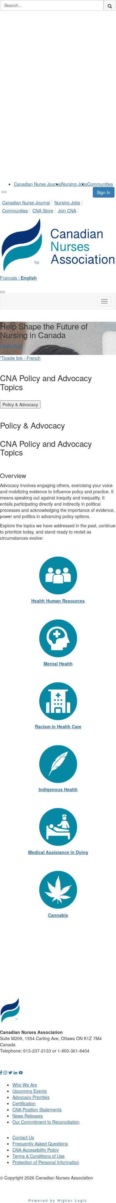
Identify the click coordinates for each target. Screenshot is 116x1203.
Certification (24, 1103)
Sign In (103, 192)
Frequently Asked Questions (40, 1143)
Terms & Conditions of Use (38, 1156)
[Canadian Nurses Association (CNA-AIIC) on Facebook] (1, 1072)
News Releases (27, 1116)
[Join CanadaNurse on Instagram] (5, 1072)
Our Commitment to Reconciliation (45, 1122)
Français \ (18, 278)
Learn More (11, 345)
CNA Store (42, 210)
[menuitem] (38, 184)
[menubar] (58, 206)
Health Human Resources (58, 601)
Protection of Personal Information (45, 1162)
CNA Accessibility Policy (35, 1150)
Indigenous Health (58, 789)
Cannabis (58, 915)
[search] (110, 5)
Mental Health (58, 663)
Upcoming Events (29, 1091)
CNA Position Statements (37, 1109)
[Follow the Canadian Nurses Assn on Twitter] (10, 1072)
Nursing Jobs (74, 184)
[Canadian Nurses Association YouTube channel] (21, 1072)
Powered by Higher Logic (58, 1200)
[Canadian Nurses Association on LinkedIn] (15, 1072)
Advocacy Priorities (30, 1097)
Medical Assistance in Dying (58, 852)
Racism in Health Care (58, 726)
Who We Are (24, 1085)
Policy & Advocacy (20, 404)
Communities (100, 184)
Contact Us (23, 1137)
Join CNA (67, 210)
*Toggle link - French (20, 358)
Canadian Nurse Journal (38, 184)
